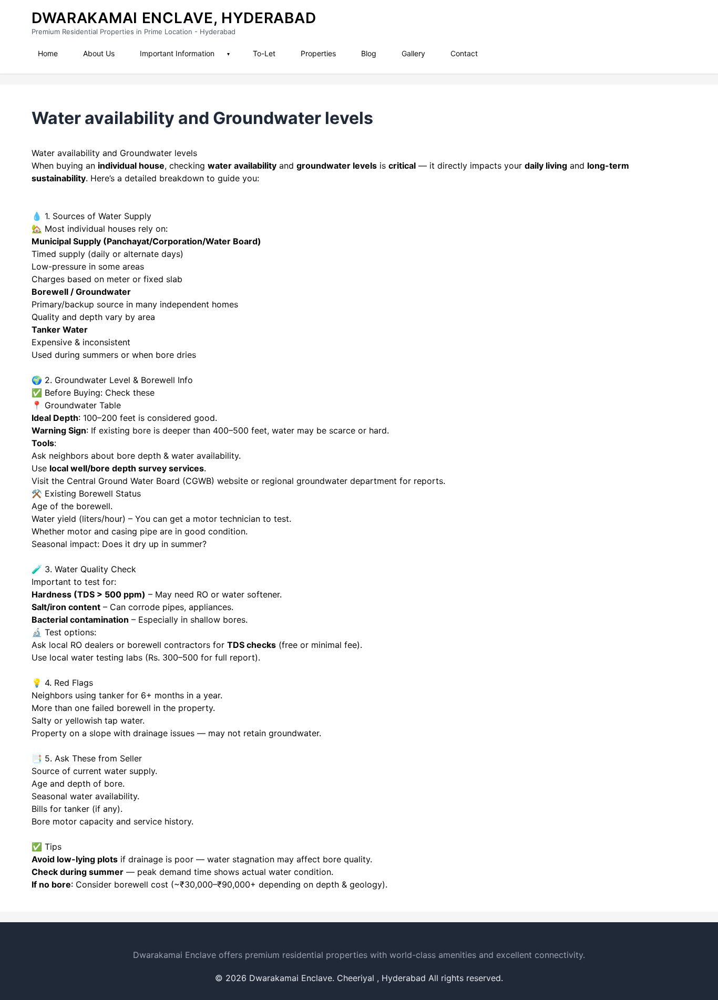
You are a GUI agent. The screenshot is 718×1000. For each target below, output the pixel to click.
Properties (318, 53)
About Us (99, 53)
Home (48, 53)
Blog (368, 53)
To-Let (264, 53)
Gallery (413, 53)
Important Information (177, 53)
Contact (464, 53)
